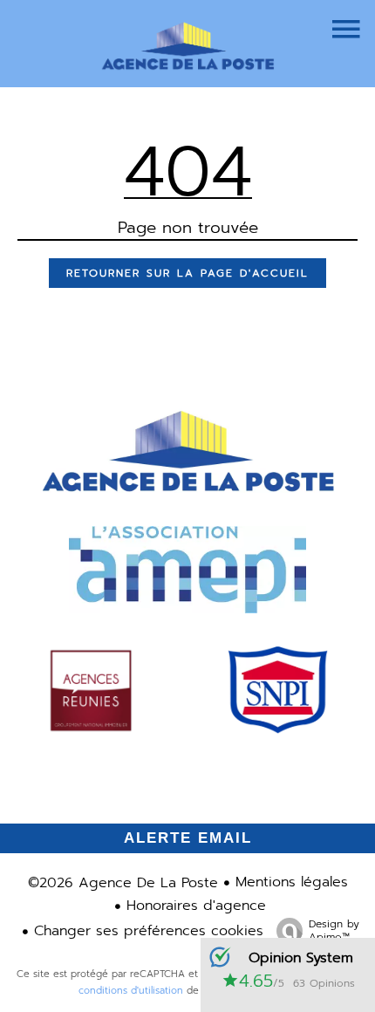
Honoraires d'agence (196, 905)
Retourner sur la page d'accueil (187, 273)
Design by (334, 930)
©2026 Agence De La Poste (123, 882)
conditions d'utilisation (130, 990)
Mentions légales (291, 882)
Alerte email (188, 838)
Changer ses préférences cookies (148, 930)
